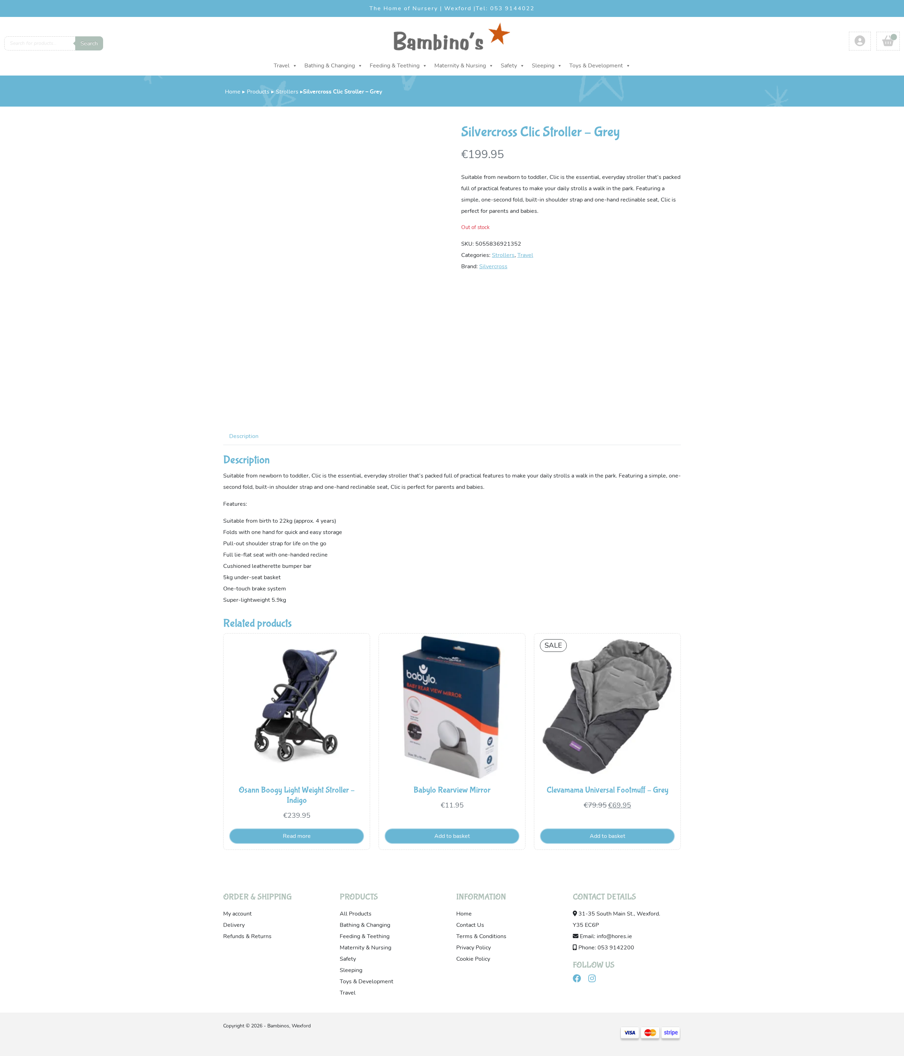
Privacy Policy (473, 947)
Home (232, 92)
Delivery (234, 925)
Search (89, 43)
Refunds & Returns (247, 936)
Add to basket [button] (452, 836)
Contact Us (470, 925)
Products (258, 92)
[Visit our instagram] (594, 980)
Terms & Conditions (481, 936)
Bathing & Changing (329, 65)
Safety (509, 65)
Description (243, 436)
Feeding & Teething (395, 65)
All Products (355, 914)
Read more (297, 836)
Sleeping (543, 65)
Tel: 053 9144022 (505, 8)
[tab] (243, 436)
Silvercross (493, 266)
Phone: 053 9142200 (605, 947)
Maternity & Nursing (460, 65)
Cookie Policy (473, 959)
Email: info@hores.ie (605, 936)
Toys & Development (596, 65)
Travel (282, 65)
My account (237, 914)
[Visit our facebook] (580, 980)
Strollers (287, 92)
